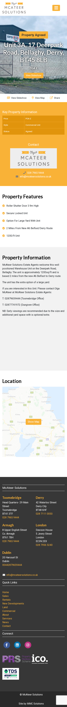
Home (5, 592)
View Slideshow (33, 75)
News (5, 622)
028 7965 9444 (35, 172)
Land (5, 607)
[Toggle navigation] (56, 8)
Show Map (33, 421)
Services (7, 618)
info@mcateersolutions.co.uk (35, 176)
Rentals (6, 599)
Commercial (8, 611)
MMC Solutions (35, 703)
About (5, 614)
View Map (40, 98)
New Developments (13, 603)
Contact (6, 626)
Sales (5, 596)
